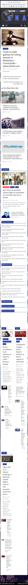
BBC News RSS (7, 264)
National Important (7, 341)
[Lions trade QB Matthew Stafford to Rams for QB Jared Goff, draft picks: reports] (17, 439)
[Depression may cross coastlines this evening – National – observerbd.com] (12, 92)
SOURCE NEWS (6, 71)
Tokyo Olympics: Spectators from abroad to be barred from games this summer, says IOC (20, 390)
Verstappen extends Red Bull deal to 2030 (11, 288)
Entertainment (6, 187)
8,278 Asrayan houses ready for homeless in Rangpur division (13, 132)
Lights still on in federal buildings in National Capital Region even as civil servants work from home (7, 480)
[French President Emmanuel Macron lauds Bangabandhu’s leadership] (2, 411)
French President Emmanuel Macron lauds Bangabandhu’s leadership (8, 410)
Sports (18, 341)
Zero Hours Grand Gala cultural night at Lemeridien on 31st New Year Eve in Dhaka (13, 194)
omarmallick (15, 69)
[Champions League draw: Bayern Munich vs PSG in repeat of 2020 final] (20, 334)
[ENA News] (3, 25)
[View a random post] (25, 25)
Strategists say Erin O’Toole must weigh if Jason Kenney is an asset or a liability (9, 526)
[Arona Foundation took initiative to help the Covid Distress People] (7, 334)
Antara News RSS (8, 222)
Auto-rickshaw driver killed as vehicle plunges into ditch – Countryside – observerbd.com (12, 156)
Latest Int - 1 (5, 339)
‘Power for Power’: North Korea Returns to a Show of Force (10, 392)
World (4, 344)
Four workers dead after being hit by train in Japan (13, 297)
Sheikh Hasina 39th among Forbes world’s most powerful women (12, 77)
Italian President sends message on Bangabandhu (8, 422)
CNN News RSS (7, 301)
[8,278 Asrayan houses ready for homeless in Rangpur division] (12, 118)
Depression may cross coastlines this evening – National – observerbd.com (11, 107)
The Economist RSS (9, 311)
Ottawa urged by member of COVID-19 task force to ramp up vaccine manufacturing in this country (8, 544)
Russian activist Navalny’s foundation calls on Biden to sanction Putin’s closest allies (18, 214)
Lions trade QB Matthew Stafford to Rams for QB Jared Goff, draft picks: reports (23, 436)
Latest (17, 187)
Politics (4, 464)
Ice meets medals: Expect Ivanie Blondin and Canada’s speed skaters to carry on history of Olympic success (23, 411)
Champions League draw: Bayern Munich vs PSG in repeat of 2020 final (20, 353)
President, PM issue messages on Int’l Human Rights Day (13, 83)
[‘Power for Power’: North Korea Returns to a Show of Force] (4, 394)
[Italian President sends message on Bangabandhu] (2, 424)
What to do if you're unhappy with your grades (12, 279)
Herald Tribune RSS (9, 306)
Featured (12, 187)
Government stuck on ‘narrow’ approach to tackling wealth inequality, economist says (9, 561)
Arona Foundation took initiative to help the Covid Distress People (7, 355)
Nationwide (5, 48)
